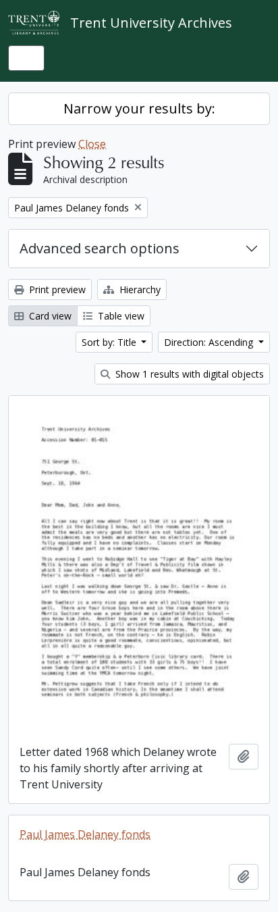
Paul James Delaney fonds (85, 834)
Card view (49, 315)
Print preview (56, 289)
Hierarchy (139, 289)
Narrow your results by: (139, 108)
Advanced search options (99, 248)
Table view (119, 315)
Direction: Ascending (210, 342)
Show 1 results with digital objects (188, 374)
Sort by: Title (110, 342)
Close (92, 143)
